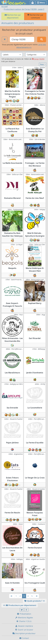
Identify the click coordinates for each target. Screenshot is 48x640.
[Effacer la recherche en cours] (4, 39)
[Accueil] (13, 2)
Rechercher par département (14, 16)
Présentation (25, 614)
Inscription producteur (25, 633)
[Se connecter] (32, 2)
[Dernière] (36, 596)
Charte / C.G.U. (25, 621)
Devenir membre (25, 626)
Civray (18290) (39, 59)
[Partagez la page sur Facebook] (26, 610)
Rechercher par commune (36, 16)
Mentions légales (25, 617)
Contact (25, 638)
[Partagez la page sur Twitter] (22, 610)
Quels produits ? (35, 601)
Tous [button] (42, 64)
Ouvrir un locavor (25, 629)
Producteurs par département (22, 605)
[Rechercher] (41, 39)
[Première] (11, 596)
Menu (42, 2)
